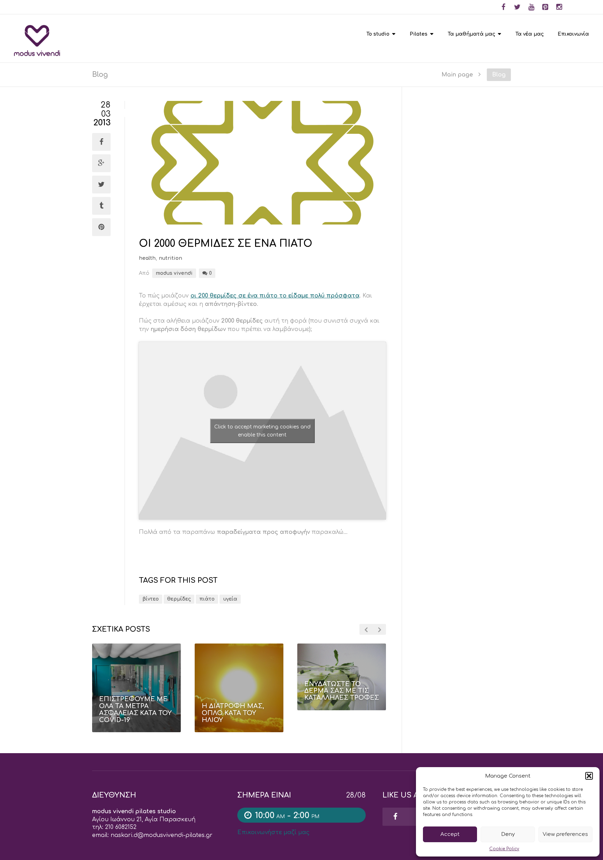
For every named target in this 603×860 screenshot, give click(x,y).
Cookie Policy (504, 848)
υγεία (230, 599)
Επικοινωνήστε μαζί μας (273, 832)
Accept (450, 834)
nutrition (170, 258)
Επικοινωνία (573, 34)
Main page (457, 75)
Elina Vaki (345, 714)
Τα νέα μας (529, 34)
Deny (508, 834)
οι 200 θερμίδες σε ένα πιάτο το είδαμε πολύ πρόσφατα (275, 296)
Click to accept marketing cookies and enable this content (262, 431)
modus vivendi (174, 273)
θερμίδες (179, 599)
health (147, 258)
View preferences (565, 834)
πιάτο (207, 599)
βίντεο (150, 599)
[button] (589, 775)
